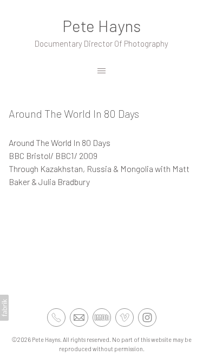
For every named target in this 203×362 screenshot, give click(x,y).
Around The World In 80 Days (74, 113)
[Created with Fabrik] (4, 308)
